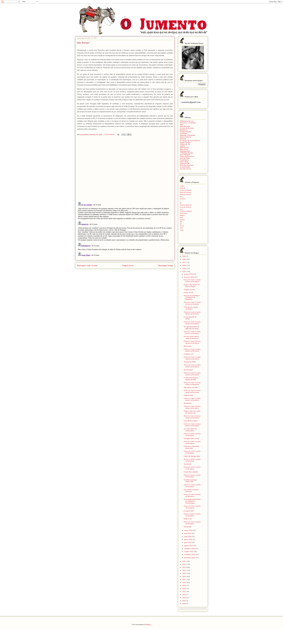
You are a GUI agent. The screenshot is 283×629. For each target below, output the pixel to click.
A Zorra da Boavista (187, 128)
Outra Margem (185, 155)
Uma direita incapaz (191, 421)
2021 (184, 591)
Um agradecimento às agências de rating (191, 327)
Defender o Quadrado (187, 135)
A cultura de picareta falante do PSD (191, 378)
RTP (181, 217)
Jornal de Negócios (186, 205)
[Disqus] (125, 169)
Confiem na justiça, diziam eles (190, 481)
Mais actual (184, 149)
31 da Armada (185, 167)
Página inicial (127, 265)
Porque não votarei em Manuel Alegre (192, 285)
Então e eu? (188, 519)
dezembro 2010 (190, 557)
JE (180, 203)
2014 (184, 570)
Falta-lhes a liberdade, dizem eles (191, 447)
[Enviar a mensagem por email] (122, 134)
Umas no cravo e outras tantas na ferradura (192, 281)
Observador (183, 213)
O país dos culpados (191, 472)
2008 (184, 265)
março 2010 (188, 530)
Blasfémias (183, 130)
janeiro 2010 (188, 274)
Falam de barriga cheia (192, 456)
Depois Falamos (185, 137)
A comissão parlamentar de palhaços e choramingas (192, 501)
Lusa (181, 209)
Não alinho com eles (191, 387)
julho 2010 (188, 542)
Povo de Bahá (185, 158)
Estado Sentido (185, 142)
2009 (184, 268)
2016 (184, 576)
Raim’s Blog (184, 162)
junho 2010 (188, 539)
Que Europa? (188, 370)
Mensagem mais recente (87, 265)
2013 (184, 567)
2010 (184, 271)
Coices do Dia (188, 292)
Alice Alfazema (185, 126)
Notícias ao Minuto (186, 211)
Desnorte (183, 139)
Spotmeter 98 (184, 163)
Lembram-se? (189, 354)
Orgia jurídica (188, 395)
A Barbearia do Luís (187, 121)
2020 (184, 588)
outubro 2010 (189, 551)
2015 (184, 573)
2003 (184, 256)
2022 (184, 594)
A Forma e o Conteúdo (188, 123)
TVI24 (182, 226)
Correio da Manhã (185, 190)
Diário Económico (185, 194)
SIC (181, 222)
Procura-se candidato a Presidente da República (192, 297)
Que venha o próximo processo (191, 490)
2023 (184, 597)
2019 (184, 585)
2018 (184, 582)
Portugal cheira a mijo (191, 438)
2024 (184, 600)
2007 (184, 262)
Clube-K (182, 188)
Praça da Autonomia (187, 156)
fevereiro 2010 (189, 277)
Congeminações (185, 132)
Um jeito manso (185, 169)
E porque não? (189, 511)
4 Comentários (109, 134)
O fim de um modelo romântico (191, 308)
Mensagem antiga (165, 265)
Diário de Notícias (185, 192)
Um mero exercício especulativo (190, 429)
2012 (184, 564)
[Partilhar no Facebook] (128, 134)
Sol (181, 224)
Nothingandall (184, 151)
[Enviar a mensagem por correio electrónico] (118, 134)
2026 (184, 603)
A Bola (182, 186)
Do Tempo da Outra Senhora (190, 140)
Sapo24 (182, 220)
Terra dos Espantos (186, 165)
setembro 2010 (189, 548)
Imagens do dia (189, 289)
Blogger (148, 624)
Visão (181, 230)
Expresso (182, 199)
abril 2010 (188, 533)
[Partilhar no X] (126, 134)
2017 (184, 579)
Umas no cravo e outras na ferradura (192, 434)
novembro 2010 (190, 554)
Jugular (182, 146)
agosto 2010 (188, 545)
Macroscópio (184, 147)
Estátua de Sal (185, 144)
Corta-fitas (183, 133)
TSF (181, 228)
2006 (184, 259)
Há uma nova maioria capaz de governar (191, 337)
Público (182, 215)
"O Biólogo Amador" (187, 153)
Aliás (181, 124)
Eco (181, 196)
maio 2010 (188, 536)
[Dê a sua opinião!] (124, 134)
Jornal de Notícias (185, 207)
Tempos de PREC (190, 362)
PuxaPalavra (184, 160)
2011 (184, 561)
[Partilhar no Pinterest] (130, 134)
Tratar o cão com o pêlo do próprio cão (192, 412)
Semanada (187, 346)
